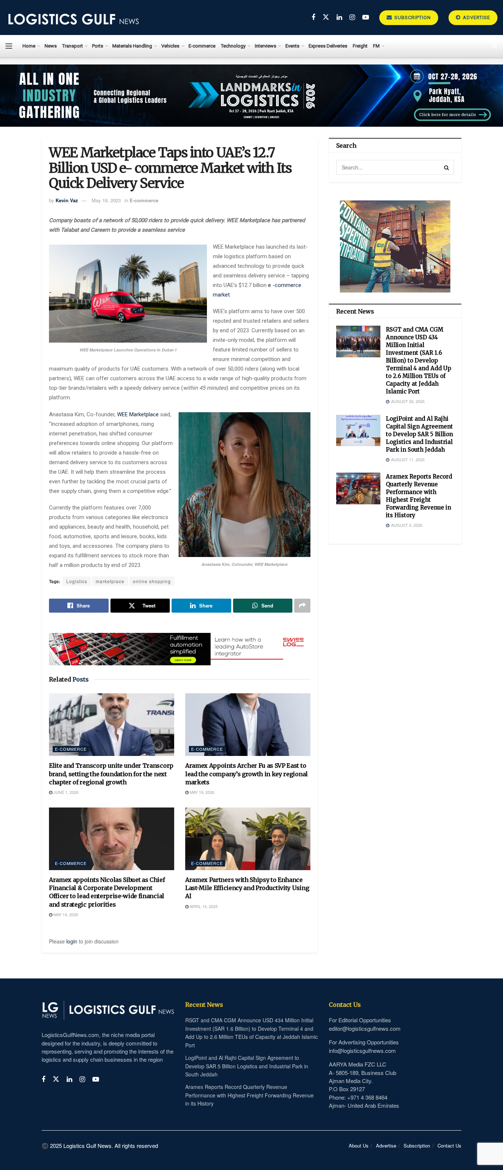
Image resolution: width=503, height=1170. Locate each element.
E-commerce (202, 46)
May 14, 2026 (65, 914)
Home (28, 46)
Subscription (412, 17)
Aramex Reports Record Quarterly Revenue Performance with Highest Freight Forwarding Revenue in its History (249, 1095)
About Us (359, 1145)
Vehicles (170, 46)
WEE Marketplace (138, 414)
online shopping (152, 581)
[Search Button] (446, 167)
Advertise (475, 17)
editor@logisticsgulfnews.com (365, 1028)
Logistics (76, 581)
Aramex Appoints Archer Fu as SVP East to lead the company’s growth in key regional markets (246, 774)
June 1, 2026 (65, 792)
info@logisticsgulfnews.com (362, 1050)
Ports (97, 46)
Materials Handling (132, 46)
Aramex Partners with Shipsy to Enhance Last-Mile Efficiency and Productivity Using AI (247, 888)
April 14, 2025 (203, 906)
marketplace (110, 581)
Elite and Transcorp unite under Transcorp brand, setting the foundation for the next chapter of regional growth (111, 774)
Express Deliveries (328, 46)
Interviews (265, 46)
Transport (72, 46)
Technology (233, 46)
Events (292, 46)
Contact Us (449, 1145)
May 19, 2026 (201, 792)
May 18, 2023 (106, 200)
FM (376, 46)
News (51, 46)
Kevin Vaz (67, 200)
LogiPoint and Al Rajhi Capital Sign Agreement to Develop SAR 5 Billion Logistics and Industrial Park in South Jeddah (419, 434)
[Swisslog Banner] (179, 644)
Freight (360, 46)
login (71, 941)
